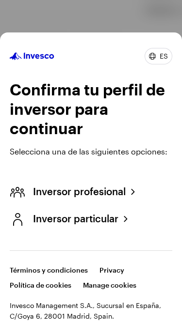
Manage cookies (109, 285)
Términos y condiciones (49, 270)
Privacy (111, 270)
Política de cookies (40, 285)
